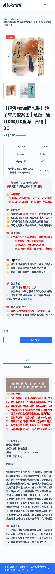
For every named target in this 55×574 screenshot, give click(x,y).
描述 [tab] (27, 360)
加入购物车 (35, 339)
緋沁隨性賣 (12, 5)
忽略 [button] (48, 568)
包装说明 (27, 299)
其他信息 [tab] (27, 367)
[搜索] (45, 5)
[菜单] (50, 5)
